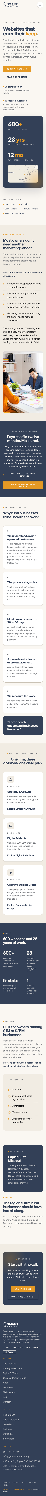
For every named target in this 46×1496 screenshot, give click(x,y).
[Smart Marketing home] (10, 4)
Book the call (15, 69)
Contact (7, 1402)
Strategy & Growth (12, 1368)
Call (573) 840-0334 (23, 1297)
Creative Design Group (14, 1378)
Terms (5, 1492)
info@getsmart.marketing (16, 1456)
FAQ (5, 1397)
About (6, 1382)
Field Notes (9, 1392)
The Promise (9, 1363)
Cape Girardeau (11, 1419)
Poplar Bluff (9, 1415)
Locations (8, 1387)
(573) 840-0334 (11, 1451)
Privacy (37, 1489)
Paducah (7, 1429)
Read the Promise (17, 77)
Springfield (8, 1438)
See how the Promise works (23, 485)
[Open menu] (40, 5)
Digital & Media (10, 1373)
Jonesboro (8, 1424)
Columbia (8, 1434)
